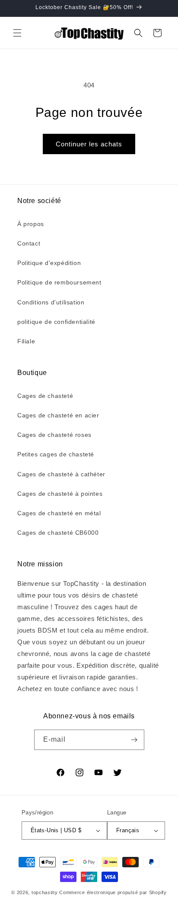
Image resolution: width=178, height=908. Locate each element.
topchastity (45, 892)
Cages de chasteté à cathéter (61, 474)
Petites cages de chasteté (55, 454)
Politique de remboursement (59, 282)
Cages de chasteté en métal (59, 513)
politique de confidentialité (56, 321)
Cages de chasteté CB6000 (58, 532)
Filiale (26, 341)
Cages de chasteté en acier (58, 415)
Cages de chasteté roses (54, 434)
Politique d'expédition (49, 262)
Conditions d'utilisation (50, 302)
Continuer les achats (89, 144)
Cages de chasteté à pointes (59, 493)
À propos (30, 223)
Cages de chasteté (45, 395)
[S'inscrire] (134, 740)
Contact (28, 243)
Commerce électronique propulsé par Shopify (112, 892)
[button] (17, 32)
